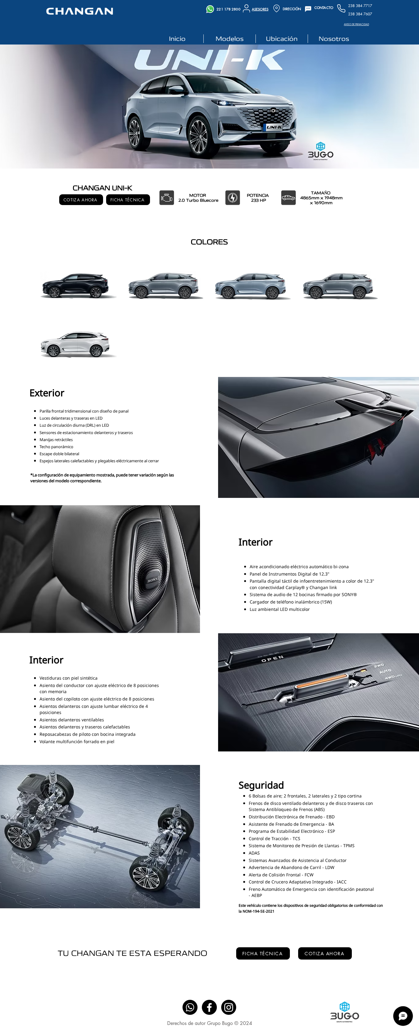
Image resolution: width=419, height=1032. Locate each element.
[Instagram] (228, 1007)
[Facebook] (209, 1007)
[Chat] (308, 9)
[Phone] (341, 8)
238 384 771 (359, 5)
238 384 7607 (360, 14)
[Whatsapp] (190, 1007)
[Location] (276, 8)
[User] (246, 8)
